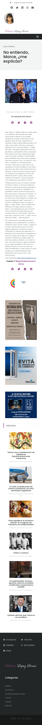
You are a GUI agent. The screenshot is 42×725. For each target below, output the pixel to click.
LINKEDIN (10, 645)
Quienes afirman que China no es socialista (21, 616)
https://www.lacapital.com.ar (27, 258)
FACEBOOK (11, 639)
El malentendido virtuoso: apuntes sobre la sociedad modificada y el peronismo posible (21, 584)
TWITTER (28, 639)
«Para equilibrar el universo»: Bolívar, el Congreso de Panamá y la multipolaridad (21, 522)
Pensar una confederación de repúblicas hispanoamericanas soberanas (21, 455)
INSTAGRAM (28, 645)
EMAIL (8, 650)
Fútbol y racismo (21, 553)
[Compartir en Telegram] (25, 122)
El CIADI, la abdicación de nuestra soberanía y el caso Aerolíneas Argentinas (21, 488)
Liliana (17, 31)
